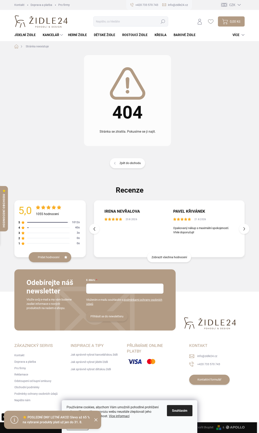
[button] (244, 229)
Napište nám (22, 400)
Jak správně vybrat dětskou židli (91, 369)
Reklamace (21, 374)
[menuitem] (26, 35)
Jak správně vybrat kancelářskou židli (94, 354)
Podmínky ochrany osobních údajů (36, 393)
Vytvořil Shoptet (203, 427)
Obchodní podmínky (26, 387)
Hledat (163, 21)
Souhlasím (179, 411)
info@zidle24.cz (207, 356)
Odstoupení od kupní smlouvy (32, 381)
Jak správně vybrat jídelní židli (89, 362)
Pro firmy (64, 4)
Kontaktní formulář (209, 379)
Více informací (119, 416)
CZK (232, 5)
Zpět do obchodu (130, 163)
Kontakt (19, 4)
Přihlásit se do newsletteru (106, 316)
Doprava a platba (41, 4)
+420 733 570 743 (208, 364)
